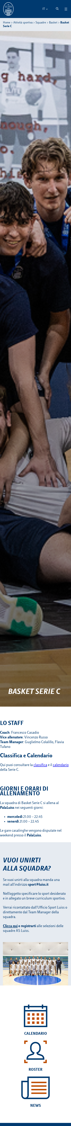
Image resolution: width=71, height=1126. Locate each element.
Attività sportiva (23, 22)
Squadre (41, 22)
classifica (40, 765)
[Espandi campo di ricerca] (57, 8)
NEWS (35, 1106)
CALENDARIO (35, 1034)
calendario (61, 765)
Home (6, 22)
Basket (53, 22)
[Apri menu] (66, 9)
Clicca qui (10, 926)
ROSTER (35, 1070)
